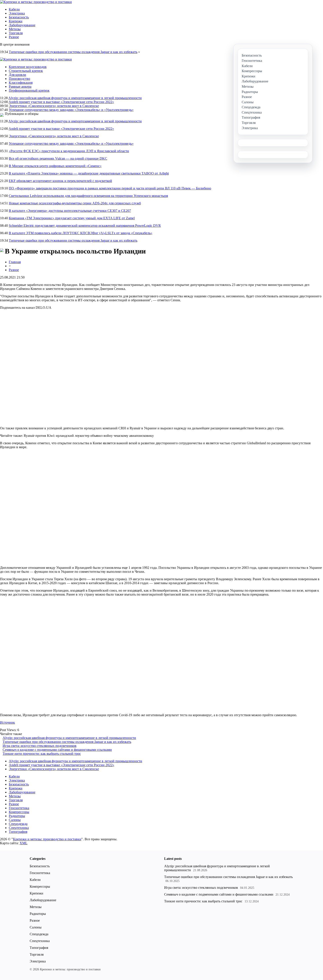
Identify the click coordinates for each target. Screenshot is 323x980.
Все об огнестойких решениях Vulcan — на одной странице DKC (58, 158)
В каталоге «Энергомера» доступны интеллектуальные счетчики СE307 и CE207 (70, 210)
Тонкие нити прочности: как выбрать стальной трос (42, 753)
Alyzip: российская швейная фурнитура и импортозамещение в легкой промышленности (75, 98)
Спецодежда (18, 824)
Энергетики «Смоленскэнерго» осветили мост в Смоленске (54, 106)
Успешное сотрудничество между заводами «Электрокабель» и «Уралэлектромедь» (71, 110)
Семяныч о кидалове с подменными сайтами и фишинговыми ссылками (57, 750)
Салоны (15, 820)
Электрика (17, 13)
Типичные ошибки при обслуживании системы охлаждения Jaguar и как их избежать (73, 52)
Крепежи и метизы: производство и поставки (47, 839)
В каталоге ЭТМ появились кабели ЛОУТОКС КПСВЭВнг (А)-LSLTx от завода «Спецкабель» (80, 233)
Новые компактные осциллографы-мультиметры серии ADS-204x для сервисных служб (75, 203)
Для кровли (17, 75)
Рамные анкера (20, 86)
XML (23, 843)
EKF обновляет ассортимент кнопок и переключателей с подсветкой (60, 181)
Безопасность (19, 17)
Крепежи (15, 21)
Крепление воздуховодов (28, 67)
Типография (18, 832)
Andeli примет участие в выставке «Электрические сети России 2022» (61, 102)
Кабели (14, 9)
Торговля (16, 33)
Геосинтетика (19, 808)
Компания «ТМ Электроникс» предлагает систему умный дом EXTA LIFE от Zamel (72, 218)
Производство (19, 78)
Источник (7, 722)
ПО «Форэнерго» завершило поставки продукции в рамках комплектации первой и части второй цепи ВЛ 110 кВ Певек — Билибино (110, 188)
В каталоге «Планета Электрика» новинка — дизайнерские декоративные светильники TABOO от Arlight (89, 173)
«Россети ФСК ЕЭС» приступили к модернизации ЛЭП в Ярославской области (69, 151)
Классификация (21, 82)
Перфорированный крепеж (29, 90)
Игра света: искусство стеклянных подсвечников (39, 746)
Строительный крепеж (26, 71)
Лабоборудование (22, 25)
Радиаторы (17, 816)
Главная (15, 262)
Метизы (15, 29)
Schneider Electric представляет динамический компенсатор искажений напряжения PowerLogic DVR (85, 225)
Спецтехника (19, 828)
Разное (14, 37)
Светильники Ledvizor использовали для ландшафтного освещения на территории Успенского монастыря (88, 196)
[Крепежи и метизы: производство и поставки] (36, 2)
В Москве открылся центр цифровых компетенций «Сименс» (55, 166)
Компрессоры (19, 812)
